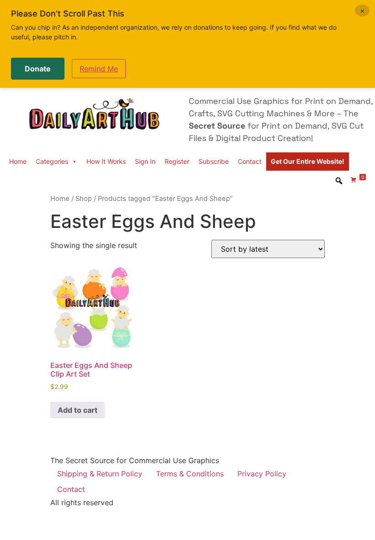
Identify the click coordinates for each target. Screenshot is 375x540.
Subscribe (213, 161)
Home (18, 161)
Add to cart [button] (77, 410)
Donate (38, 68)
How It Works (106, 161)
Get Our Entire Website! (307, 161)
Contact (250, 161)
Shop (83, 198)
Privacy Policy (261, 473)
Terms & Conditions (190, 473)
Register (177, 161)
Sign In (145, 161)
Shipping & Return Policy (99, 473)
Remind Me (99, 68)
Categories (52, 161)
